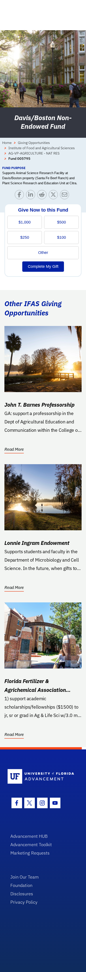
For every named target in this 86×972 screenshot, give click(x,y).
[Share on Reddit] (43, 195)
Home (7, 142)
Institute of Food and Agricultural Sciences (41, 148)
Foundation (21, 885)
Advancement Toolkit (31, 844)
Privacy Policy (23, 902)
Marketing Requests (30, 853)
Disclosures (21, 894)
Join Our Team (24, 877)
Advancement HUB (29, 836)
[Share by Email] (65, 195)
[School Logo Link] (41, 777)
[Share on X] (54, 195)
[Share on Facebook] (20, 195)
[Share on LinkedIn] (31, 195)
